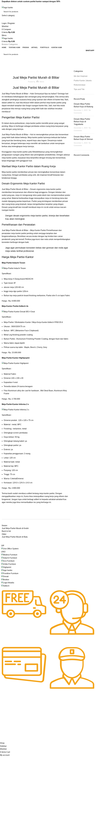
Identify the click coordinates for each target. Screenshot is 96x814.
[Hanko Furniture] (6, 570)
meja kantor (30, 123)
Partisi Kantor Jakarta (37, 71)
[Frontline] (9, 573)
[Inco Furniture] (8, 561)
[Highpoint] (6, 567)
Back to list (6, 531)
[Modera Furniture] (9, 555)
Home (4, 68)
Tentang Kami (6, 710)
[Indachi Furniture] (9, 558)
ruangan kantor (37, 106)
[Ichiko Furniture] (8, 564)
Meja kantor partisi (9, 172)
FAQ (41, 713)
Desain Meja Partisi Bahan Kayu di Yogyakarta (82, 121)
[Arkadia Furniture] (7, 583)
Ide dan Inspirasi (14, 68)
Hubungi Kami (45, 709)
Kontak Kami (6, 726)
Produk (3, 714)
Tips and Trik (79, 89)
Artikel (3, 718)
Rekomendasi (53, 71)
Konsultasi (43, 720)
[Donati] (5, 576)
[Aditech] (5, 586)
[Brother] (5, 579)
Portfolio (4, 722)
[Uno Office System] (9, 549)
